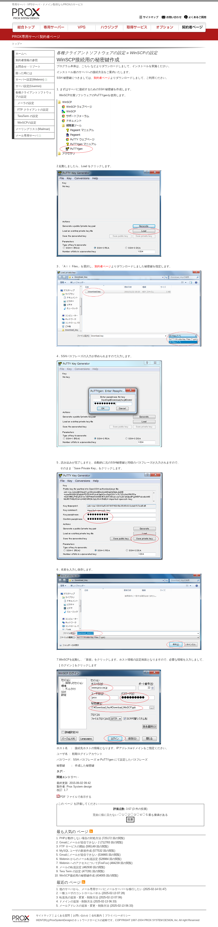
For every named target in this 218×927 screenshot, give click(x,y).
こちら (86, 66)
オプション (164, 29)
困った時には (24, 73)
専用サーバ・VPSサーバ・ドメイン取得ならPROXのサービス (47, 4)
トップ (16, 43)
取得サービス (136, 29)
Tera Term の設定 (70, 871)
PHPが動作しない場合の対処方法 (80, 838)
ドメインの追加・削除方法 (76, 901)
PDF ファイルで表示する (75, 796)
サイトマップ (149, 17)
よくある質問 (62, 915)
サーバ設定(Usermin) (28, 86)
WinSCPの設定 (26, 122)
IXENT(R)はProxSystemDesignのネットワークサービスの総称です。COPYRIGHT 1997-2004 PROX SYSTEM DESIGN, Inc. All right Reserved (117, 920)
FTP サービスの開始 (72, 846)
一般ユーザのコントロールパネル (80, 893)
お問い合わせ (172, 17)
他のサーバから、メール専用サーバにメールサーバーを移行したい (100, 889)
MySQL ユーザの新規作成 (75, 850)
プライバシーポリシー (118, 915)
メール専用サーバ (27, 135)
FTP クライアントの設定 (33, 109)
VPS (82, 29)
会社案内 (97, 915)
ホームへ (21, 53)
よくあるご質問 (195, 17)
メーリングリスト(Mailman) (33, 129)
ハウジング (109, 29)
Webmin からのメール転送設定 (78, 859)
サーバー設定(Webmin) (30, 79)
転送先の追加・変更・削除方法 (78, 897)
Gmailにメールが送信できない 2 (79, 842)
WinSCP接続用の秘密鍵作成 (77, 875)
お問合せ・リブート (28, 66)
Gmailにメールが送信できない (78, 854)
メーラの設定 (25, 103)
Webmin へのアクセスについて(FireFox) (84, 863)
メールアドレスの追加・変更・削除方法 (84, 905)
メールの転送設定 (70, 867)
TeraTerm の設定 (27, 116)
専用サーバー (54, 29)
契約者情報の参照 (27, 60)
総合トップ (26, 29)
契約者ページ (191, 29)
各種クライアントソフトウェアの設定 (34, 94)
